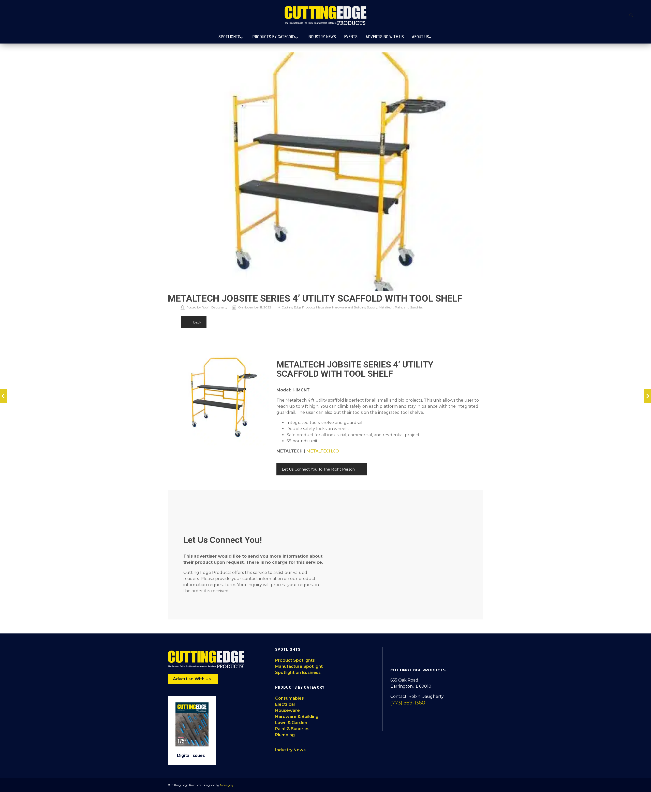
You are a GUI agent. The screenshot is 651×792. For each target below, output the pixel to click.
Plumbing (285, 734)
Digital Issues (191, 755)
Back (197, 322)
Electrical (285, 704)
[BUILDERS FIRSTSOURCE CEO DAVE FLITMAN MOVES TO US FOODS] (647, 396)
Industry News (290, 749)
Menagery (226, 785)
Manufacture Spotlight (299, 666)
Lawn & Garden (291, 722)
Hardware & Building (296, 716)
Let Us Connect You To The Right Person (318, 469)
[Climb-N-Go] (3, 396)
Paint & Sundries (292, 728)
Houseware (287, 710)
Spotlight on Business (298, 672)
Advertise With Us (192, 678)
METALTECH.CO (322, 451)
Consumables (289, 698)
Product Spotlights (295, 660)
